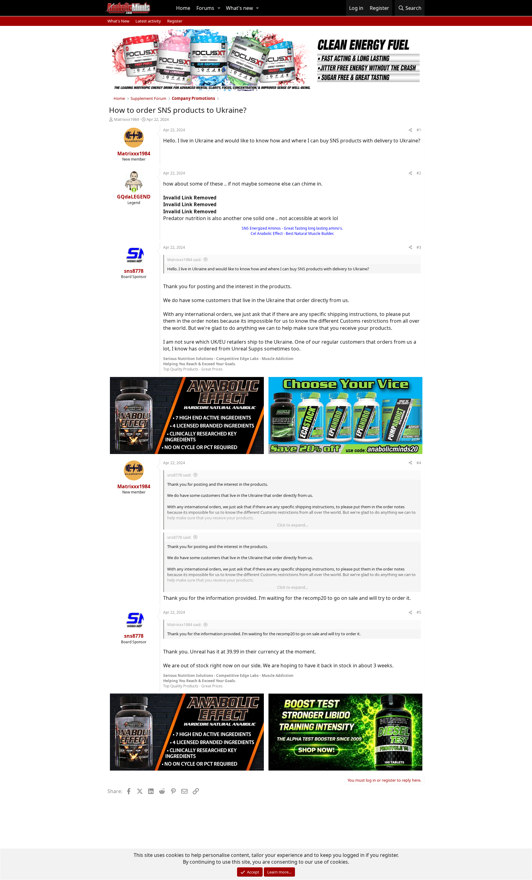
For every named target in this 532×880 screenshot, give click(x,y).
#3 (419, 247)
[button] (219, 8)
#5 (419, 612)
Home (183, 8)
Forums (205, 8)
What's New (118, 21)
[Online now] (134, 190)
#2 (419, 173)
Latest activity (148, 21)
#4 (419, 462)
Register (174, 21)
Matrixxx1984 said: (184, 259)
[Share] (410, 130)
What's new (239, 8)
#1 (419, 130)
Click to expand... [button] (292, 525)
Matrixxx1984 (126, 119)
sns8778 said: (179, 475)
